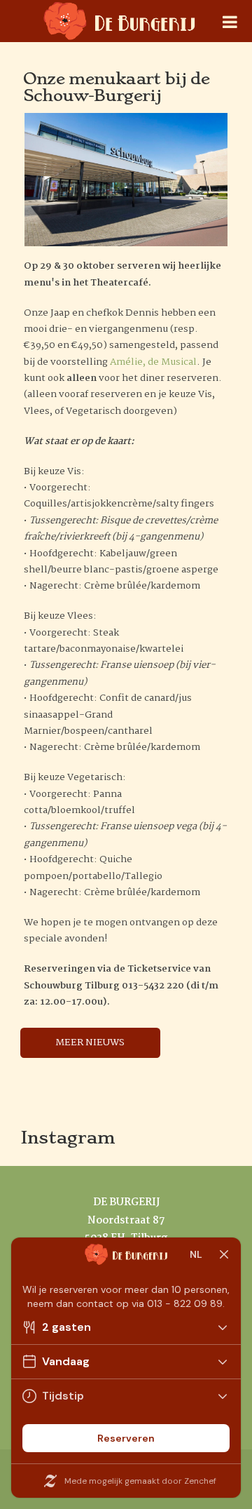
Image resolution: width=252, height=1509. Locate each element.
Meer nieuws (90, 1042)
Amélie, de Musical (153, 362)
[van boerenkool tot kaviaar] (119, 31)
